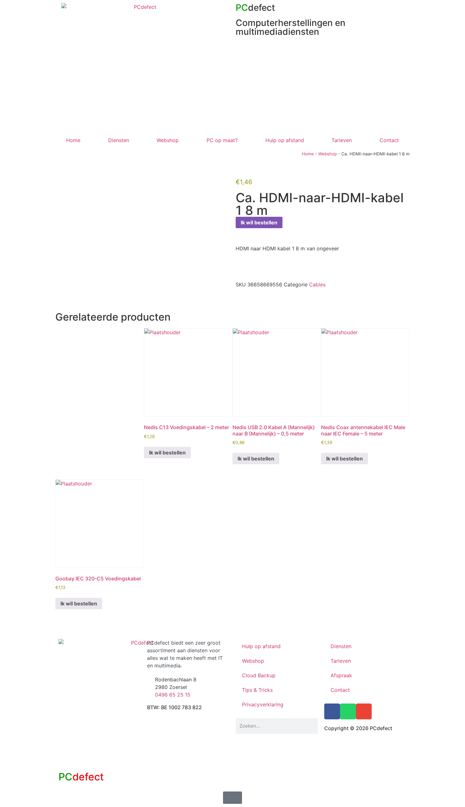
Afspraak (341, 675)
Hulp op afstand (284, 140)
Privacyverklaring (262, 704)
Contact (389, 140)
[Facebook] (332, 711)
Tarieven (342, 140)
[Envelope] (364, 711)
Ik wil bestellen (259, 222)
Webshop (168, 140)
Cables (317, 284)
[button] (237, 298)
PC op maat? (222, 140)
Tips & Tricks (257, 690)
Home (73, 140)
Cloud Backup (259, 675)
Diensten (118, 140)
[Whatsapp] (348, 711)
